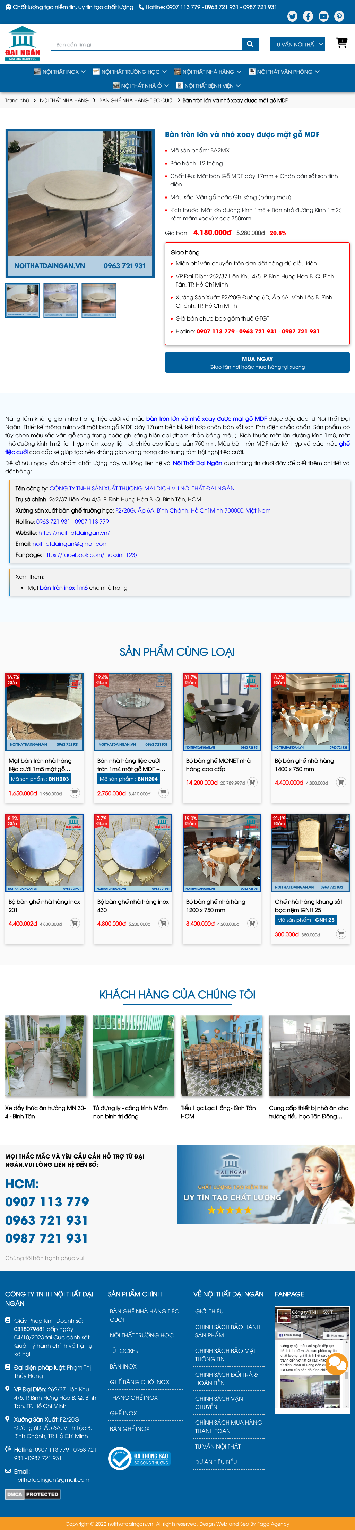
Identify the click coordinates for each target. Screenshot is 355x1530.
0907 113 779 (216, 331)
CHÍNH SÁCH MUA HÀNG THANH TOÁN (228, 1426)
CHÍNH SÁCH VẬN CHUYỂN (219, 1402)
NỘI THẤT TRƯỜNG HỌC (131, 71)
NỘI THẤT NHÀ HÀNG (208, 71)
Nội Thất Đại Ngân (197, 462)
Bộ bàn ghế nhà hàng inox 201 (44, 905)
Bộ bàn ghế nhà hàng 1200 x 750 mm (215, 905)
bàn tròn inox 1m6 (64, 587)
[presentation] (6, 1070)
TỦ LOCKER (124, 1350)
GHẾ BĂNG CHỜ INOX (139, 1381)
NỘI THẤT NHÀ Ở (141, 85)
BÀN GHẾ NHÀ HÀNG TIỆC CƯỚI (136, 100)
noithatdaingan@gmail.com (70, 543)
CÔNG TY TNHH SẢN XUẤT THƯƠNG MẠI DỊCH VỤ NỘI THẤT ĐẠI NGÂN (142, 488)
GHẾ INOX (123, 1413)
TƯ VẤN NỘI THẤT (295, 44)
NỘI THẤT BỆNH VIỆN (209, 85)
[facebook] (308, 16)
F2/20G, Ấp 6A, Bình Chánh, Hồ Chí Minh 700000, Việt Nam (193, 510)
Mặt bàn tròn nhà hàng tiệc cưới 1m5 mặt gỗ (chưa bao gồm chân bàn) (40, 765)
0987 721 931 (301, 331)
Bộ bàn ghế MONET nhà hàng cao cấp (218, 764)
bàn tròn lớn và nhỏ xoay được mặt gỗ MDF (206, 418)
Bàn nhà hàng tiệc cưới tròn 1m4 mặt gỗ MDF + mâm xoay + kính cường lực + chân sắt (129, 765)
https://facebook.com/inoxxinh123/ (90, 554)
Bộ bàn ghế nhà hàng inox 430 (133, 905)
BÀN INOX (123, 1366)
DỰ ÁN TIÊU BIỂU (216, 1462)
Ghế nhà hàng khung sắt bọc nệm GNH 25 (308, 905)
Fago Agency (273, 1523)
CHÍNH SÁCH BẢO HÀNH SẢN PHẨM (227, 1331)
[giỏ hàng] (340, 44)
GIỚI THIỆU (209, 1311)
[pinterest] (339, 16)
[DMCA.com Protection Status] (33, 1494)
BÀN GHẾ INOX (130, 1428)
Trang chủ (17, 100)
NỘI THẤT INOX (61, 71)
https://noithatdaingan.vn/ (74, 532)
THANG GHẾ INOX (134, 1397)
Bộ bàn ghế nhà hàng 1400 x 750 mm (304, 764)
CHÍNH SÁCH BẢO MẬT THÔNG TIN (225, 1355)
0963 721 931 (258, 331)
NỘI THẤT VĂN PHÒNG (285, 71)
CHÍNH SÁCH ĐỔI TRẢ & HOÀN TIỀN (226, 1379)
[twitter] (292, 16)
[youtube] (324, 16)
